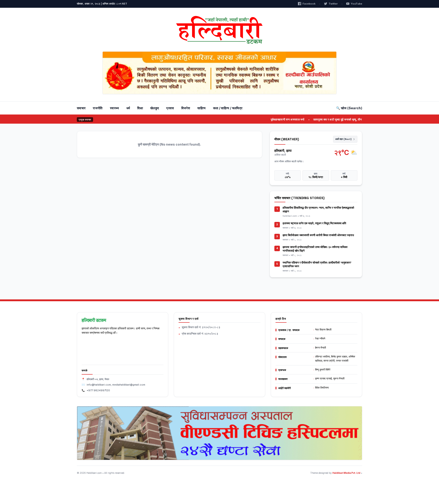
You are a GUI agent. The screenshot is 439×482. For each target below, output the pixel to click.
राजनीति (97, 108)
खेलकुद (154, 108)
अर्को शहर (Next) (343, 139)
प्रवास (170, 108)
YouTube (356, 3)
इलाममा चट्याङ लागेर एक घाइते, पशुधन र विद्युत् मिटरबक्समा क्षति (314, 223)
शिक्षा (140, 108)
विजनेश (185, 108)
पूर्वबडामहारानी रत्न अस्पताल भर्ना (280, 119)
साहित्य (201, 108)
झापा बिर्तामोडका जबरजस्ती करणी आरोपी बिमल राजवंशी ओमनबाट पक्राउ (318, 235)
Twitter (333, 3)
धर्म (128, 108)
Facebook (309, 3)
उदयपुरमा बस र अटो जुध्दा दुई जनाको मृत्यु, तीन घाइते (332, 119)
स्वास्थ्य (114, 108)
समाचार (81, 108)
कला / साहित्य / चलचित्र (228, 108)
